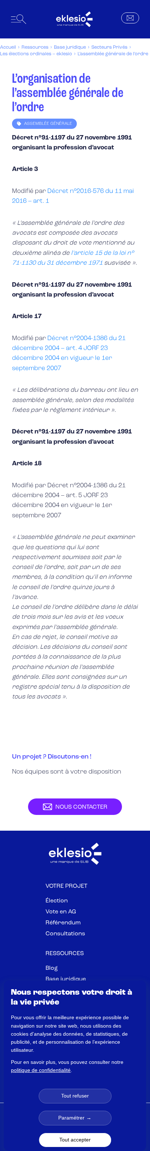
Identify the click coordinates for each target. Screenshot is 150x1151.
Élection (57, 901)
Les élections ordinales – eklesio (36, 54)
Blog (52, 968)
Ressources (34, 47)
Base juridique (70, 47)
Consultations (65, 934)
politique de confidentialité (41, 1070)
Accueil (8, 47)
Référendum (63, 923)
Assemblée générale (48, 124)
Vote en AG (61, 912)
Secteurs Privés (109, 47)
